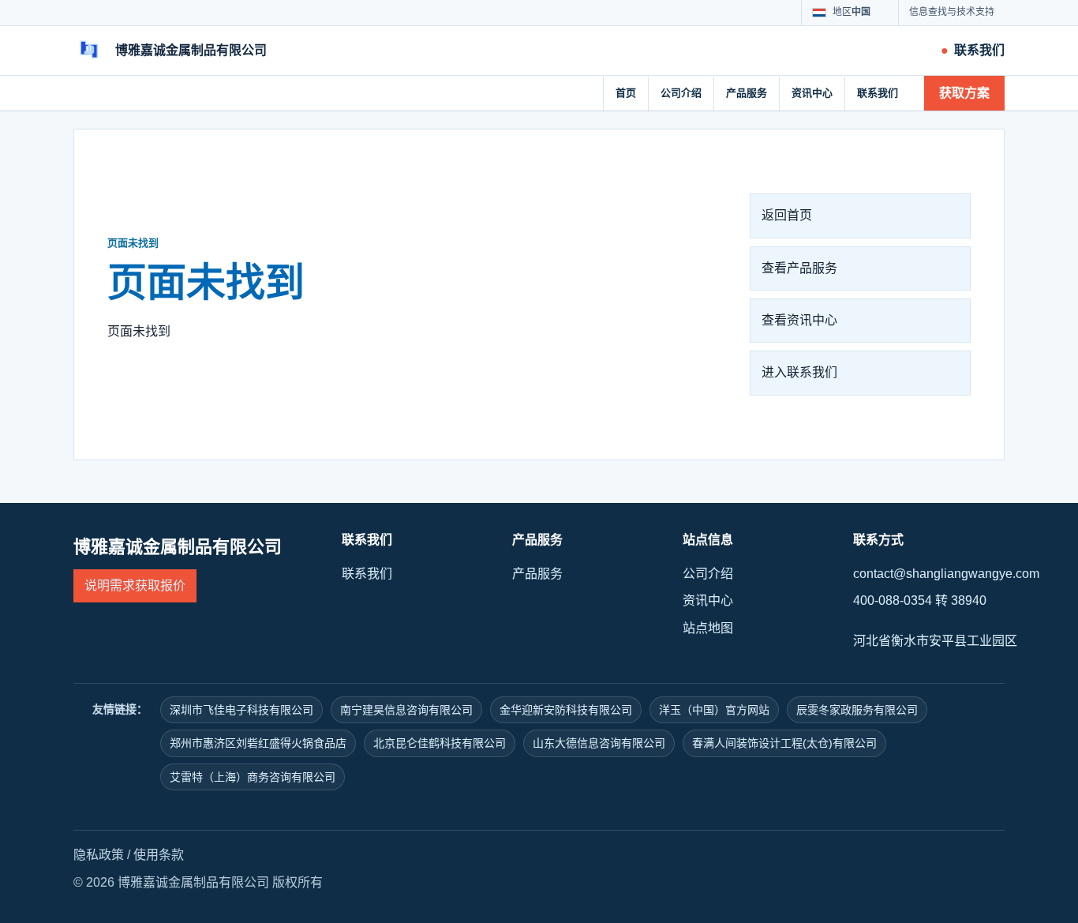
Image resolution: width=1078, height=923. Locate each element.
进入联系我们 (799, 372)
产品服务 (746, 93)
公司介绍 (681, 93)
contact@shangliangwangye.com (946, 573)
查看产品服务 (799, 268)
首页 (626, 93)
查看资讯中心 (799, 320)
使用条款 (158, 854)
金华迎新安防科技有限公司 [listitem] (566, 710)
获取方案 (964, 92)
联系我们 (877, 93)
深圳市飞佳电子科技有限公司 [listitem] (241, 710)
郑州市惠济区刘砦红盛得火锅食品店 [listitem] (258, 743)
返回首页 (787, 215)
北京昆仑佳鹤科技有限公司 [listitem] (439, 743)
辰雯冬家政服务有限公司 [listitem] (857, 710)
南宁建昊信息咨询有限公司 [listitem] (406, 710)
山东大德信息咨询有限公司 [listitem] (599, 743)
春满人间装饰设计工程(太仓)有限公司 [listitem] (784, 743)
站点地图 (708, 628)
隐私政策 (98, 854)
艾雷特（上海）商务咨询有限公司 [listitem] (252, 777)
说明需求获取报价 (134, 585)
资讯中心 (812, 93)
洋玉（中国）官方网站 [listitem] (714, 710)
